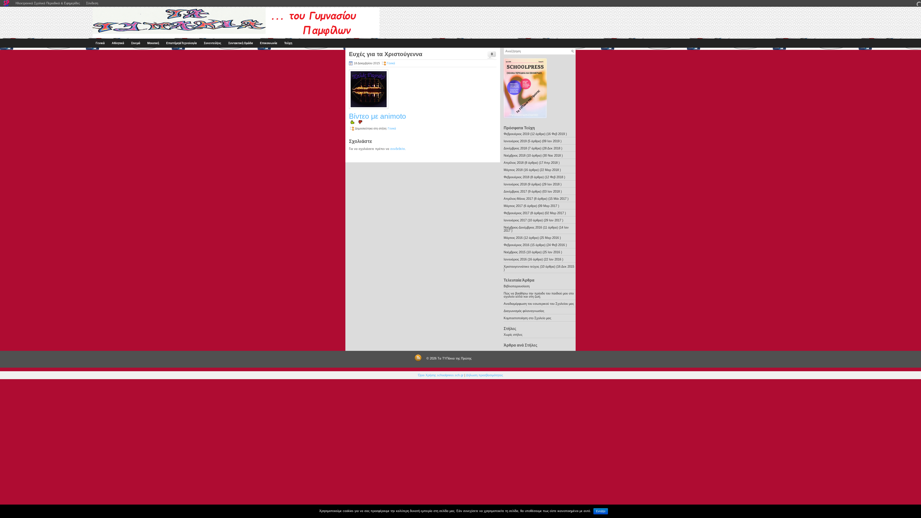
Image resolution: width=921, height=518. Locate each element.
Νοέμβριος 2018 (514, 155)
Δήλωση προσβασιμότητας (484, 375)
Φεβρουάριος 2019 (516, 134)
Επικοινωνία (268, 43)
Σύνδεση (92, 3)
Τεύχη (288, 43)
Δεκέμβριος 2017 (515, 191)
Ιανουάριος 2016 (515, 259)
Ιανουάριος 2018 (515, 184)
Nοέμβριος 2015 (514, 252)
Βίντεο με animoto (377, 116)
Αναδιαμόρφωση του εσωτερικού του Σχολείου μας (539, 304)
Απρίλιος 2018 (514, 163)
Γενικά (100, 43)
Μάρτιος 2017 (513, 206)
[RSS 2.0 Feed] (418, 360)
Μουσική (153, 43)
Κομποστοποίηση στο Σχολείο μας (527, 318)
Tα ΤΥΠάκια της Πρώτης (454, 358)
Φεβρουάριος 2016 (516, 245)
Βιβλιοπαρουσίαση (517, 286)
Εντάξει (600, 511)
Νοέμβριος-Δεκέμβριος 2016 (523, 227)
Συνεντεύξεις (212, 43)
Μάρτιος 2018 (513, 170)
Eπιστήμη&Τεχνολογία (181, 43)
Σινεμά (135, 43)
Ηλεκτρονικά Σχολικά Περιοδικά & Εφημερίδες (48, 3)
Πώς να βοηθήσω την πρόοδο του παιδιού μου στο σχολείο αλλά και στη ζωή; (539, 295)
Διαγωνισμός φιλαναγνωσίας (524, 311)
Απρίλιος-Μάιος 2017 (518, 198)
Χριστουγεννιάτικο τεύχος (521, 266)
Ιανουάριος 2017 (515, 220)
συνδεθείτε (397, 149)
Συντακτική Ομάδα (240, 43)
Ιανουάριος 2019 (515, 141)
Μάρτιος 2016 (513, 238)
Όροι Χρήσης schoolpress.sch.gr (440, 375)
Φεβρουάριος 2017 (516, 213)
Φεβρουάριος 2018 (516, 177)
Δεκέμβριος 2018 (515, 148)
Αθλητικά (118, 43)
